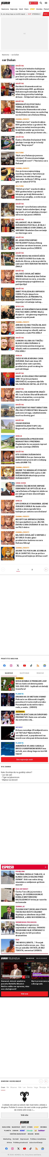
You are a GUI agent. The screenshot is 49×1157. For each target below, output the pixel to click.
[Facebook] (4, 666)
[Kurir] (5, 3)
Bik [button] (8, 1087)
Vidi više (24, 1115)
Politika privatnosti (20, 1142)
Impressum (24, 1139)
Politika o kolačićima (38, 1139)
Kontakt (16, 1139)
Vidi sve (24, 994)
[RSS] (38, 666)
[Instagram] (11, 666)
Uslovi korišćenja (35, 1142)
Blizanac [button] (13, 1087)
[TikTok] (31, 666)
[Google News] (44, 666)
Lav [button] (24, 1087)
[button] (46, 1081)
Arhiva (9, 1142)
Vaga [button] (36, 1087)
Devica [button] (29, 1087)
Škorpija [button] (42, 1087)
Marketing (7, 1139)
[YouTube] (24, 666)
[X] (17, 666)
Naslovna (5, 55)
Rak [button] (19, 1087)
